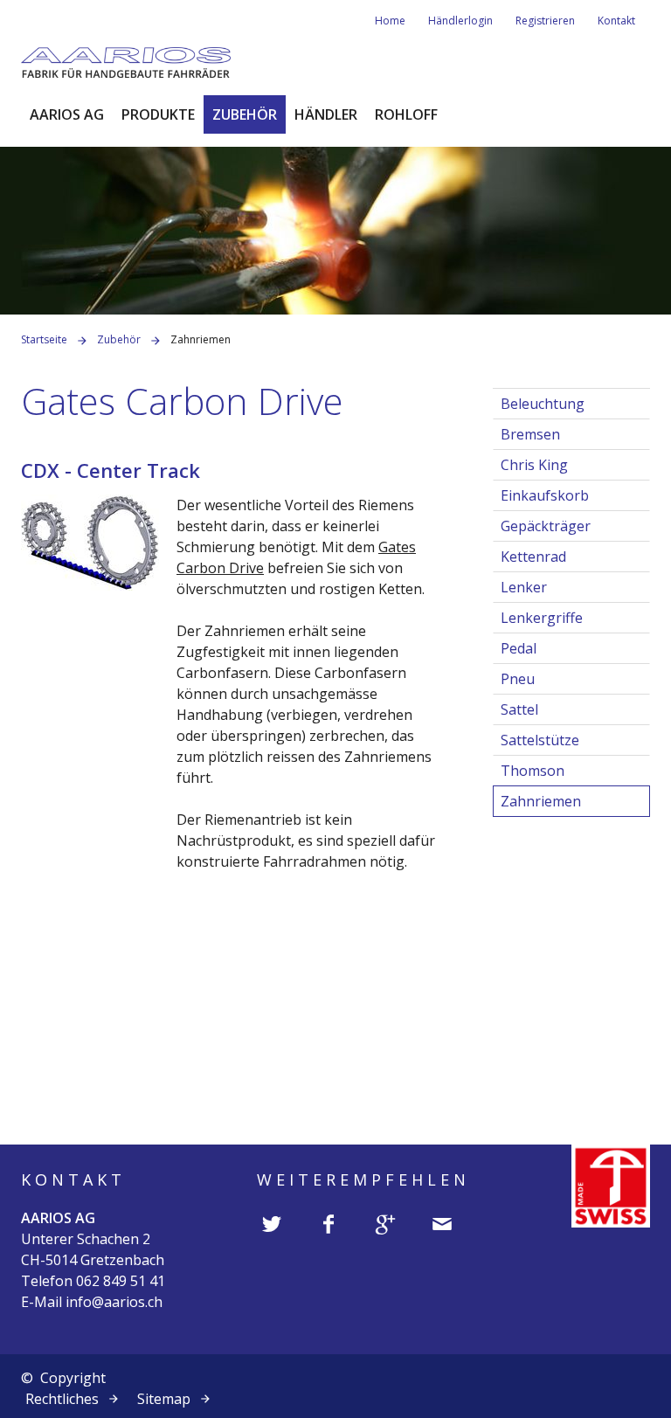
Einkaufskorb (545, 495)
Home (390, 20)
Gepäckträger (546, 526)
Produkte (158, 114)
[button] (272, 1222)
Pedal (518, 648)
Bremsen (530, 434)
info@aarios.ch (114, 1301)
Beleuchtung (543, 403)
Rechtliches (62, 1398)
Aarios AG (67, 114)
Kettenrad (533, 556)
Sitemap (163, 1398)
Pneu (518, 678)
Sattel (519, 709)
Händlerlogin (460, 20)
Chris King (534, 464)
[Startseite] (126, 61)
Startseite (44, 339)
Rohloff (406, 114)
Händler (325, 114)
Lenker (524, 587)
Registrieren (545, 20)
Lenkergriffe (542, 617)
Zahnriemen (541, 801)
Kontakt (616, 20)
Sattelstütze (540, 740)
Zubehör (244, 114)
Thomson (532, 770)
